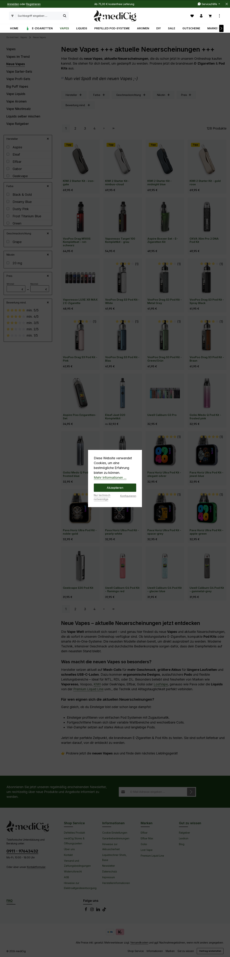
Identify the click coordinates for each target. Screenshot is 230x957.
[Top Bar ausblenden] (226, 4)
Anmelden (13, 4)
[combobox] (38, 16)
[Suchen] (65, 16)
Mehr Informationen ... (110, 477)
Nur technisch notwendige (102, 497)
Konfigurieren (128, 495)
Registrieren (33, 4)
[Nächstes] (221, 28)
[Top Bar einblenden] (219, 16)
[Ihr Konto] (201, 16)
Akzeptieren (115, 487)
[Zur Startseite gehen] (115, 16)
